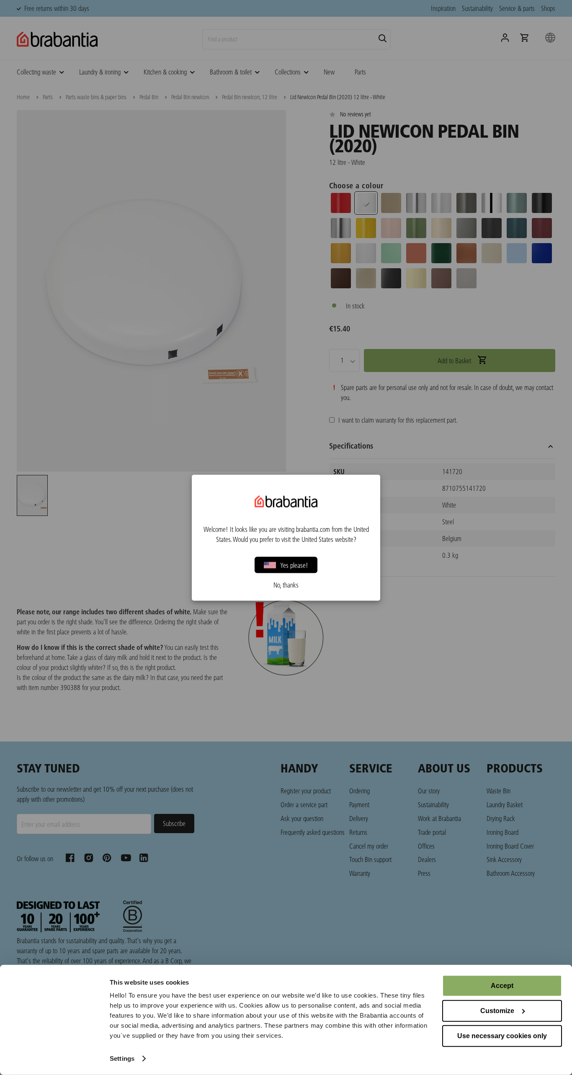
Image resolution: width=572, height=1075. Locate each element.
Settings (122, 1058)
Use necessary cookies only (502, 1035)
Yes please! (294, 564)
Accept (502, 985)
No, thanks (286, 584)
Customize (497, 1010)
